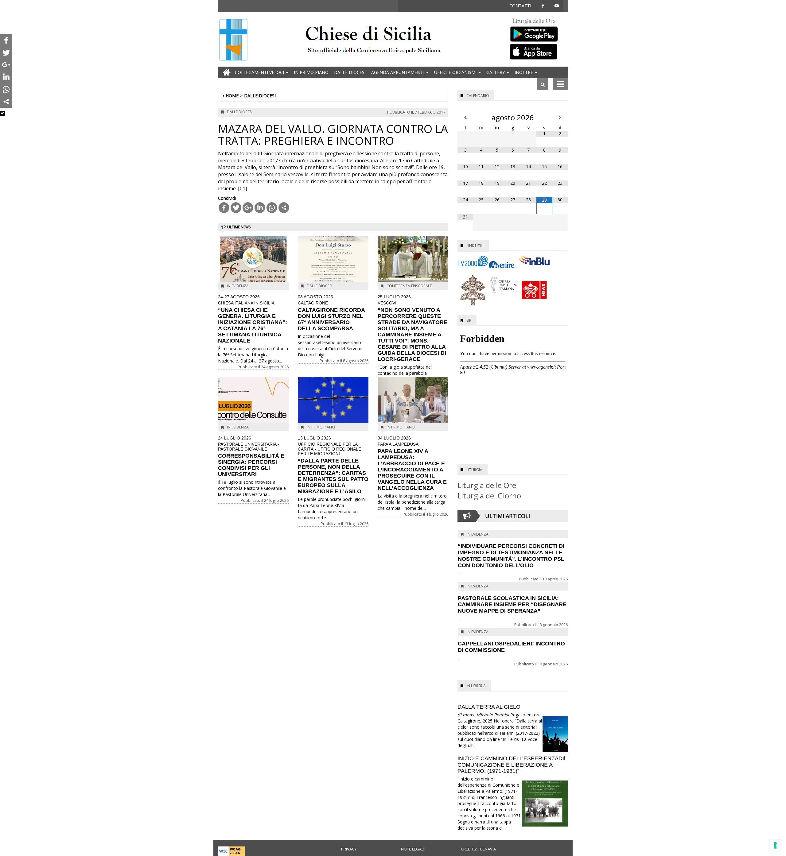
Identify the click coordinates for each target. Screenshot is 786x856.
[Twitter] (236, 207)
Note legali (412, 849)
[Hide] (2, 113)
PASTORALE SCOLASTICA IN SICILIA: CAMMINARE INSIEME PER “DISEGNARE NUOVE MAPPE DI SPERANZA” (512, 604)
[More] (283, 207)
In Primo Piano (311, 72)
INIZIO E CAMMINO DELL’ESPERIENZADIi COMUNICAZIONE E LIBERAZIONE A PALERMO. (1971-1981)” (511, 764)
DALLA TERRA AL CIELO (488, 707)
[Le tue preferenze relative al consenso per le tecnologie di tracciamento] (775, 845)
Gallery (496, 72)
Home (232, 96)
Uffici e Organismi (456, 72)
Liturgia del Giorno (489, 495)
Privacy (348, 849)
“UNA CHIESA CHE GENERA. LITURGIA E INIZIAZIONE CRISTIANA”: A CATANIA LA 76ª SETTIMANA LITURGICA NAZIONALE (252, 319)
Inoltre (524, 72)
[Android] (537, 33)
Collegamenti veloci (260, 72)
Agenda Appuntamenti (398, 72)
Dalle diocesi (350, 72)
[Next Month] (560, 117)
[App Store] (537, 51)
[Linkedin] (260, 207)
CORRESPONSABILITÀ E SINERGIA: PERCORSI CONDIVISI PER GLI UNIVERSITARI (251, 456)
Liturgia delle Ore (486, 485)
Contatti (520, 6)
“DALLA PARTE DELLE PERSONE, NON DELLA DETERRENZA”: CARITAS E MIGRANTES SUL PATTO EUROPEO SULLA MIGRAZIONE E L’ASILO (333, 465)
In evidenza (238, 286)
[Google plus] (248, 207)
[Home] (233, 40)
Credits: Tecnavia (478, 849)
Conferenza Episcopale (409, 286)
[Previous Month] (465, 117)
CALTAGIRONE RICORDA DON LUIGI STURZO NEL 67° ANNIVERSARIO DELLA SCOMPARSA (331, 313)
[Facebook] (224, 207)
